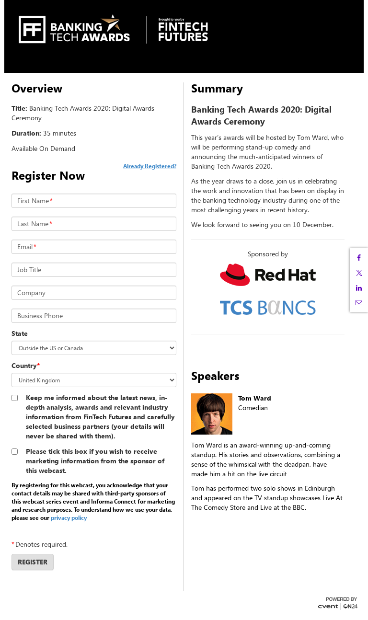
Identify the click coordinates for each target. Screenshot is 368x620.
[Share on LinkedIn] (359, 288)
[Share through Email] (359, 302)
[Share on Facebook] (359, 258)
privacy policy (69, 517)
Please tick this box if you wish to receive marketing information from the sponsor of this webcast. (95, 461)
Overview (37, 88)
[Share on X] (359, 273)
